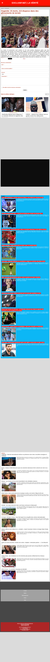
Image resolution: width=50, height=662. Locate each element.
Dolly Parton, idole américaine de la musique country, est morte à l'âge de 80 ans (22, 493)
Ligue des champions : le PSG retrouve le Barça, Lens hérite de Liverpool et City (22, 197)
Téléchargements (25, 595)
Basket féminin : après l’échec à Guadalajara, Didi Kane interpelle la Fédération (22, 326)
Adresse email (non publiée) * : (7, 68)
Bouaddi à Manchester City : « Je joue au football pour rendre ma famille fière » (22, 213)
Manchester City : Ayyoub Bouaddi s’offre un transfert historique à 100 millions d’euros (24, 229)
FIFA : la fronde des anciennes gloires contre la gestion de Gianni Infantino (21, 277)
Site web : (3, 72)
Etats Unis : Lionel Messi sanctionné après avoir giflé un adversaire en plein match (23, 342)
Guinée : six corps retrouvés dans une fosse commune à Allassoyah (19, 505)
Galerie (25, 593)
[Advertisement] (10, 139)
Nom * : (2, 64)
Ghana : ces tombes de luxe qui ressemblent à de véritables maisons (19, 481)
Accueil (2, 8)
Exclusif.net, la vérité (25, 3)
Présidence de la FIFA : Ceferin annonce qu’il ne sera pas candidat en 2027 (21, 293)
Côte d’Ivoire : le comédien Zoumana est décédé (14, 569)
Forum (25, 597)
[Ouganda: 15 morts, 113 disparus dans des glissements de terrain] (25, 16)
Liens (25, 600)
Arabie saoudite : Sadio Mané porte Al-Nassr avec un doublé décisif (19, 245)
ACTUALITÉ (7, 8)
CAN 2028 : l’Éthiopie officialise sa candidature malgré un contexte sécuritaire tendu (23, 261)
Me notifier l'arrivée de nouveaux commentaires (12, 87)
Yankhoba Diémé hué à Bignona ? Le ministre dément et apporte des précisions (12, 115)
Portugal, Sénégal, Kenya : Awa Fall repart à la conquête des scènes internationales (23, 517)
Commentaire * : (4, 76)
